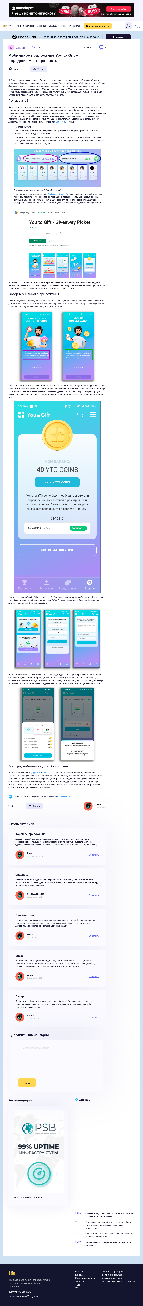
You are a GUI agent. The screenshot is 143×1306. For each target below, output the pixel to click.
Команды (52, 26)
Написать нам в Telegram (23, 1296)
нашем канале (64, 796)
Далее (27, 1082)
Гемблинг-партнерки (112, 1271)
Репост (40, 69)
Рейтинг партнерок (25, 26)
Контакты (80, 1274)
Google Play (64, 194)
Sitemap (79, 1281)
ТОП (77, 1284)
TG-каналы (74, 26)
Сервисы (41, 26)
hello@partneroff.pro (19, 1291)
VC (76, 1288)
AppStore (52, 194)
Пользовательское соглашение (118, 1281)
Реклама (79, 1271)
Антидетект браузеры (112, 1274)
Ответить (94, 854)
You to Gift (60, 122)
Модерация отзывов (86, 1278)
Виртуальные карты (97, 26)
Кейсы (63, 26)
